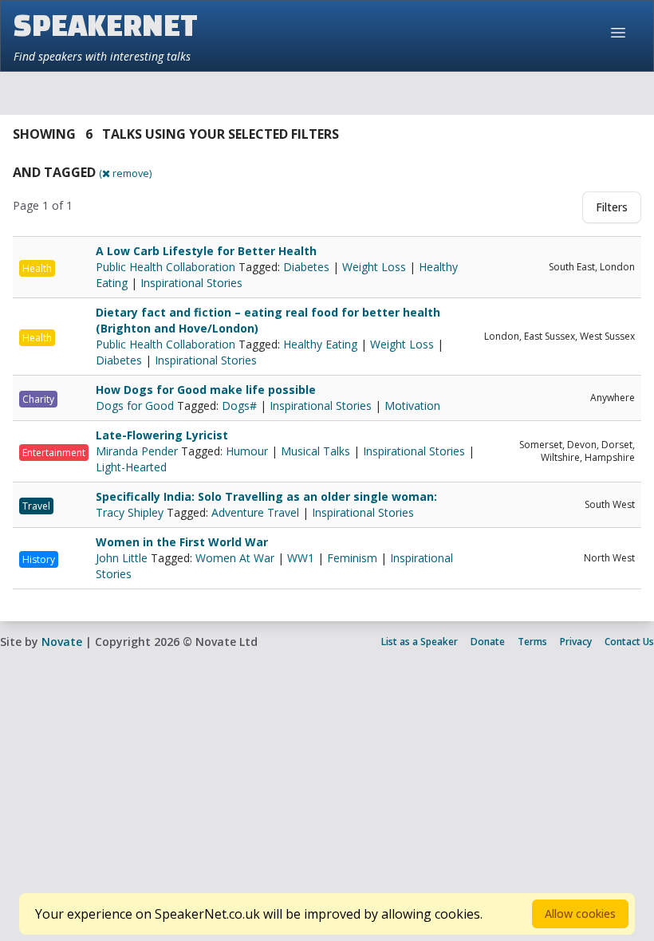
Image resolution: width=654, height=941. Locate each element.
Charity (38, 399)
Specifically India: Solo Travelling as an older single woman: (266, 496)
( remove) (125, 173)
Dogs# (239, 405)
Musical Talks (315, 451)
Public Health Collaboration (167, 266)
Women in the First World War (182, 541)
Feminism (352, 557)
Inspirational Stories (191, 282)
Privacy (576, 641)
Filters (612, 207)
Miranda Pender (138, 451)
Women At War (234, 557)
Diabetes (306, 266)
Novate (61, 641)
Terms (532, 641)
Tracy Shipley (131, 512)
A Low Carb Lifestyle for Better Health (206, 250)
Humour (247, 451)
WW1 (300, 557)
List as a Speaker (419, 641)
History (38, 559)
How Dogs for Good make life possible (206, 389)
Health (37, 268)
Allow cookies (580, 913)
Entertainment (53, 452)
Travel (36, 506)
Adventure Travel (255, 512)
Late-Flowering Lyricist (162, 435)
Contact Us (629, 641)
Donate (488, 641)
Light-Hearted (131, 466)
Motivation (412, 405)
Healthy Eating (320, 344)
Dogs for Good (136, 405)
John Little (123, 557)
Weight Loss (374, 266)
